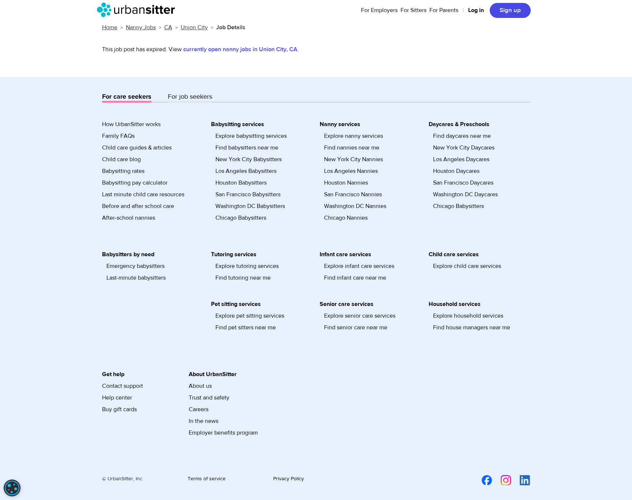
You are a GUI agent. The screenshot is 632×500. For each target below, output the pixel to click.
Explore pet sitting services (249, 315)
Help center (117, 397)
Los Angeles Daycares (461, 159)
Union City (194, 27)
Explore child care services (467, 266)
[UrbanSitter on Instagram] (501, 480)
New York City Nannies (353, 159)
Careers (198, 409)
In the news (203, 421)
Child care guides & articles (137, 147)
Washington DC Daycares (465, 194)
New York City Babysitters (248, 159)
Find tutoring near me (243, 277)
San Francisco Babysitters (248, 194)
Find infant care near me (355, 277)
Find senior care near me (355, 327)
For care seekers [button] (126, 96)
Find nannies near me (351, 147)
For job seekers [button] (190, 96)
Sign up (510, 10)
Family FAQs (118, 136)
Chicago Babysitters (240, 217)
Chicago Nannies (346, 217)
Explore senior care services (359, 315)
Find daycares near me (462, 136)
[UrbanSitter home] (138, 10)
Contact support (122, 386)
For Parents (443, 10)
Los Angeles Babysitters (245, 171)
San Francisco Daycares (463, 182)
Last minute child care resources (143, 194)
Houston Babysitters (241, 182)
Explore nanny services (353, 136)
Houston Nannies (346, 182)
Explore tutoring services (247, 266)
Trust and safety (209, 397)
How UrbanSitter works (131, 124)
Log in (476, 10)
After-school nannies (128, 217)
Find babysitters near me (246, 147)
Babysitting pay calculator (135, 182)
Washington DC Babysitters (250, 206)
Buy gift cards (119, 409)
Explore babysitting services (251, 136)
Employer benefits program (223, 432)
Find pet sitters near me (245, 327)
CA (168, 27)
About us (200, 386)
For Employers (379, 10)
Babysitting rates (123, 171)
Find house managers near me (471, 327)
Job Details (230, 27)
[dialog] (12, 488)
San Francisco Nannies (353, 194)
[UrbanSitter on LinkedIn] (520, 480)
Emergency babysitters (135, 266)
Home (109, 27)
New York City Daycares (463, 147)
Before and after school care (138, 206)
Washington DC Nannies (355, 206)
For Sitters (413, 10)
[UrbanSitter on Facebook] (482, 480)
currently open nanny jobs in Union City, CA (240, 49)
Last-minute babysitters (136, 277)
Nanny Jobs (141, 27)
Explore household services (468, 315)
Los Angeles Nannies (351, 171)
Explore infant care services (359, 266)
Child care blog (121, 159)
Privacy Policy (288, 479)
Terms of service (207, 479)
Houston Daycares (456, 171)
